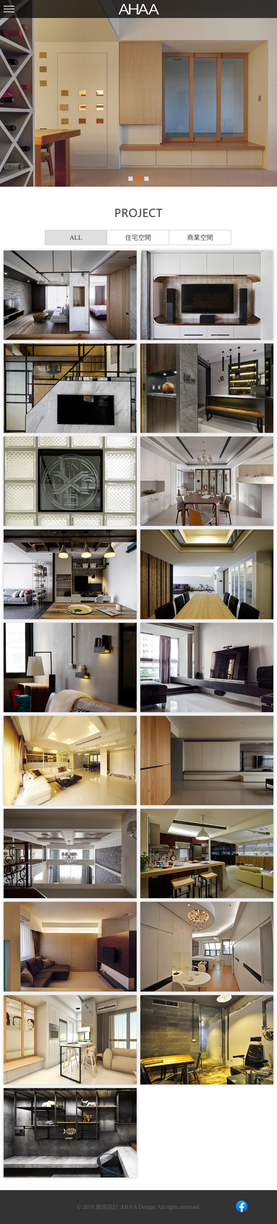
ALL (76, 237)
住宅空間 (138, 237)
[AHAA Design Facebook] (241, 1207)
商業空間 (200, 237)
